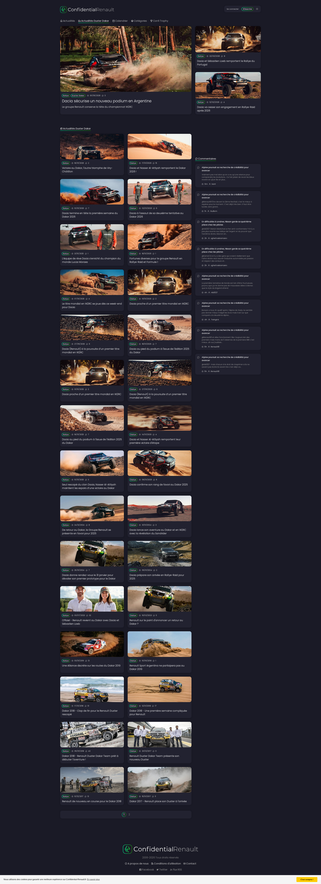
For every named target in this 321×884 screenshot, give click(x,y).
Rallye (66, 96)
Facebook (148, 869)
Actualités (69, 21)
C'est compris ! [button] (307, 879)
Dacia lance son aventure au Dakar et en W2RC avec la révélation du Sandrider (158, 531)
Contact (191, 863)
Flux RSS (177, 869)
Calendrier (121, 21)
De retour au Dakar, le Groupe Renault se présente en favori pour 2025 (86, 531)
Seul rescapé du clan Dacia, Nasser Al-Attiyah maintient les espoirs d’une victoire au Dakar (89, 486)
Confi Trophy (160, 21)
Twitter (163, 869)
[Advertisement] (228, 132)
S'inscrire (247, 9)
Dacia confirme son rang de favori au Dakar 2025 (159, 484)
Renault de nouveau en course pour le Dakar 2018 (91, 801)
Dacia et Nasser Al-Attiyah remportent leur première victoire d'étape (155, 441)
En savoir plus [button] (93, 879)
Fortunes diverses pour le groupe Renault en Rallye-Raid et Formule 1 (156, 260)
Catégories (140, 21)
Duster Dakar (78, 96)
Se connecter (233, 9)
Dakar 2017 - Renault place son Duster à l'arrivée (158, 801)
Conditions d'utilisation (167, 863)
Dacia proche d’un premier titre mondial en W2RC (159, 303)
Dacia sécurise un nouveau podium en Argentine (106, 101)
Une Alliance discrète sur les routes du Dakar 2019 (91, 665)
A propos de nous (138, 863)
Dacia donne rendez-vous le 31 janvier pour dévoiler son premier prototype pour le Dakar (88, 576)
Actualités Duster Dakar (95, 21)
